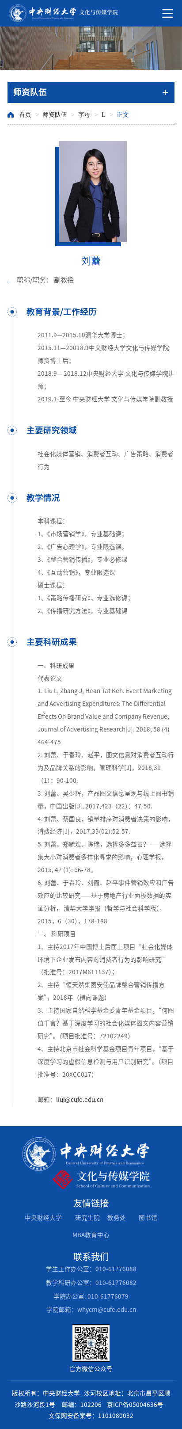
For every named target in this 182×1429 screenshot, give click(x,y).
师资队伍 (54, 114)
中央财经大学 (43, 1218)
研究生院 (87, 1218)
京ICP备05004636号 (135, 1405)
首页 (25, 114)
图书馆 (148, 1218)
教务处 (116, 1218)
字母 (84, 114)
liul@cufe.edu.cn (79, 1100)
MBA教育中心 (91, 1235)
